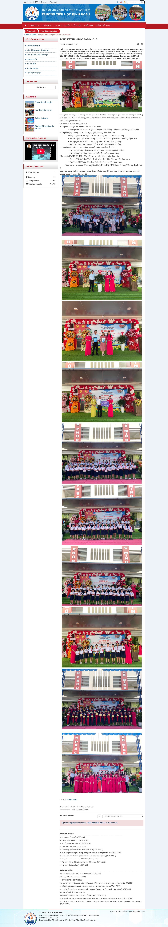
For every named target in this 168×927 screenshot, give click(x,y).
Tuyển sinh (88, 25)
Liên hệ (44, 2)
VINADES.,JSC (140, 911)
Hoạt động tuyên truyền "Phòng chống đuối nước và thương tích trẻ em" (86, 853)
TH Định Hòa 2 (71, 799)
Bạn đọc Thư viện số (68, 877)
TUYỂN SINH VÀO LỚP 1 (70, 840)
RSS (36, 2)
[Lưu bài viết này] (142, 44)
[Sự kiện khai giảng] (29, 120)
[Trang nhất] (25, 25)
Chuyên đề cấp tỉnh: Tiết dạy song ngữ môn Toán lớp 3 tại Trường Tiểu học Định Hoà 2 (91, 898)
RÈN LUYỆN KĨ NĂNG (68, 892)
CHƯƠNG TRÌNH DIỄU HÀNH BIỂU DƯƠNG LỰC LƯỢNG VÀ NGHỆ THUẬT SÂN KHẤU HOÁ (91, 883)
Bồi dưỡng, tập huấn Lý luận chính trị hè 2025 (77, 849)
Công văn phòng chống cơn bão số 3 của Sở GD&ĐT (54, 35)
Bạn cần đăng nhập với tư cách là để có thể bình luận (89, 823)
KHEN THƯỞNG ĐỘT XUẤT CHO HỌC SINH (76, 874)
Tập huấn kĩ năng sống (70, 865)
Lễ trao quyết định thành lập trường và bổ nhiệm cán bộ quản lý (84, 856)
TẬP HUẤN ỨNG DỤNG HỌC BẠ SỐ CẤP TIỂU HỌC (78, 895)
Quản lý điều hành (103, 25)
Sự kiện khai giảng (41, 118)
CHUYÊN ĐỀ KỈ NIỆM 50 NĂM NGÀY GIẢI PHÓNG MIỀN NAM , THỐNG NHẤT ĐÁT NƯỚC (91, 889)
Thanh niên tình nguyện (43, 102)
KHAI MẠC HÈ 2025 (68, 837)
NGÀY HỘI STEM (66, 880)
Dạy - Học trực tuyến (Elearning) (37, 55)
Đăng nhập (53, 2)
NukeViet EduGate (123, 911)
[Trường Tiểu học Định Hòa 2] (32, 13)
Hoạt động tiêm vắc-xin (43, 110)
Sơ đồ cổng (28, 2)
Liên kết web (40, 87)
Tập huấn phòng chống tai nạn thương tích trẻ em (79, 862)
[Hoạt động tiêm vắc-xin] (29, 112)
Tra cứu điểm (31, 64)
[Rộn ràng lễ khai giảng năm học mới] (29, 128)
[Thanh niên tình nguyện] (29, 104)
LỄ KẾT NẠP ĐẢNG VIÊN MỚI (71, 843)
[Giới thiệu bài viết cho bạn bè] (135, 44)
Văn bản (66, 25)
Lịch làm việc (46, 25)
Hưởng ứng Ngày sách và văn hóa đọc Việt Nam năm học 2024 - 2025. (85, 886)
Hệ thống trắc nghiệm (34, 73)
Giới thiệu (33, 25)
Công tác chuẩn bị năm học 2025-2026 (75, 859)
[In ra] (138, 44)
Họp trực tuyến (32, 59)
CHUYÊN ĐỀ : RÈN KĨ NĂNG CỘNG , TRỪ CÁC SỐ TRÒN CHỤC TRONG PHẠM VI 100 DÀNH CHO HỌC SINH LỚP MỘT (101, 901)
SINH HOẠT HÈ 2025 (69, 846)
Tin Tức (57, 25)
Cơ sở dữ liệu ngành (33, 45)
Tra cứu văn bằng (33, 68)
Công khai (77, 25)
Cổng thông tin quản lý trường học (38, 50)
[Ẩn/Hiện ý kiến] (99, 816)
